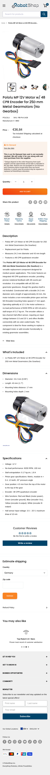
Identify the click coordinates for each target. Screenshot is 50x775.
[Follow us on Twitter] (9, 742)
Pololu (6, 118)
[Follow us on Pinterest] (20, 742)
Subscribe (25, 716)
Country (6, 567)
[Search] (44, 14)
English (34, 729)
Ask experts (31, 224)
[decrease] (15, 181)
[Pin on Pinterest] (35, 202)
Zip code (6, 579)
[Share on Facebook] (30, 202)
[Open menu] (4, 6)
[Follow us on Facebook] (4, 742)
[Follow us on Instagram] (15, 742)
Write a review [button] (25, 543)
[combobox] (22, 14)
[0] (45, 5)
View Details (19, 224)
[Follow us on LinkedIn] (35, 742)
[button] (48, 87)
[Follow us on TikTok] (30, 742)
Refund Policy (8, 607)
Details (7, 224)
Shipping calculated (32, 133)
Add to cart (25, 192)
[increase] (32, 181)
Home (3, 23)
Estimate (10, 596)
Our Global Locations (10, 729)
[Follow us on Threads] (40, 742)
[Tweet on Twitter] (40, 202)
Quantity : (7, 182)
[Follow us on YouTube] (25, 742)
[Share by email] (45, 202)
